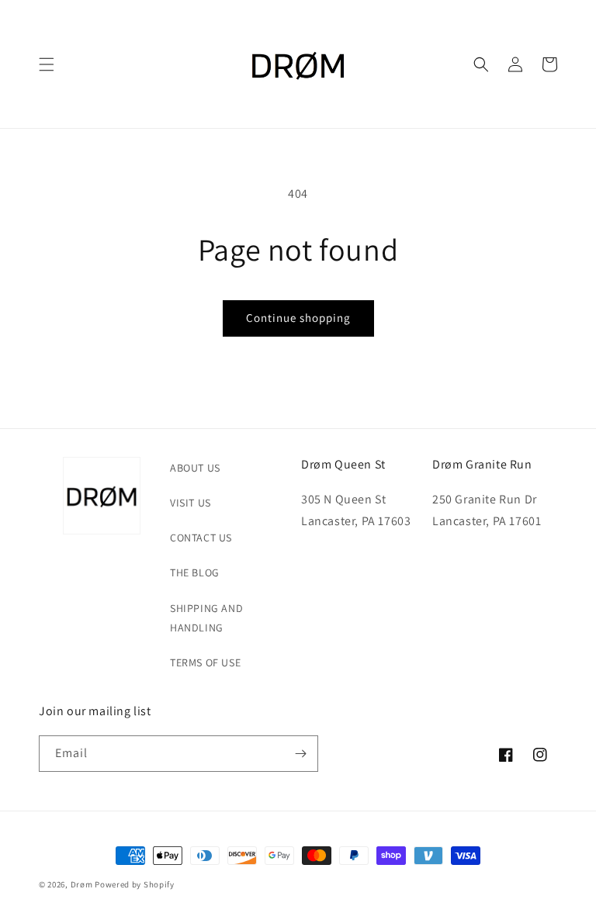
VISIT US (190, 503)
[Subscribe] (300, 753)
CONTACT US (201, 538)
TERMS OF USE (205, 662)
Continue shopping (298, 317)
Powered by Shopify (135, 884)
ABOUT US (195, 468)
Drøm (82, 884)
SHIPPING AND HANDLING (206, 618)
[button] (46, 64)
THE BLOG (195, 572)
